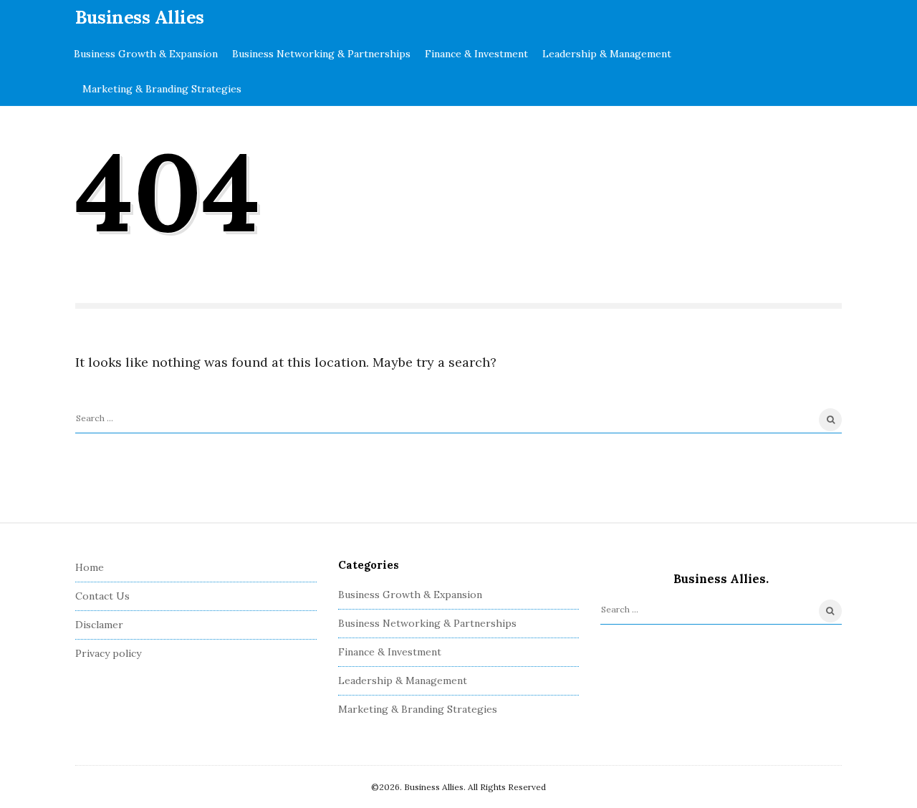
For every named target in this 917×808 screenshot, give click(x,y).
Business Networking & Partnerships (321, 53)
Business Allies (139, 17)
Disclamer (99, 624)
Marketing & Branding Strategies (161, 88)
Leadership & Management (606, 53)
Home (89, 567)
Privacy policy (108, 653)
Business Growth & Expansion (146, 53)
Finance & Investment (476, 53)
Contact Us (102, 596)
